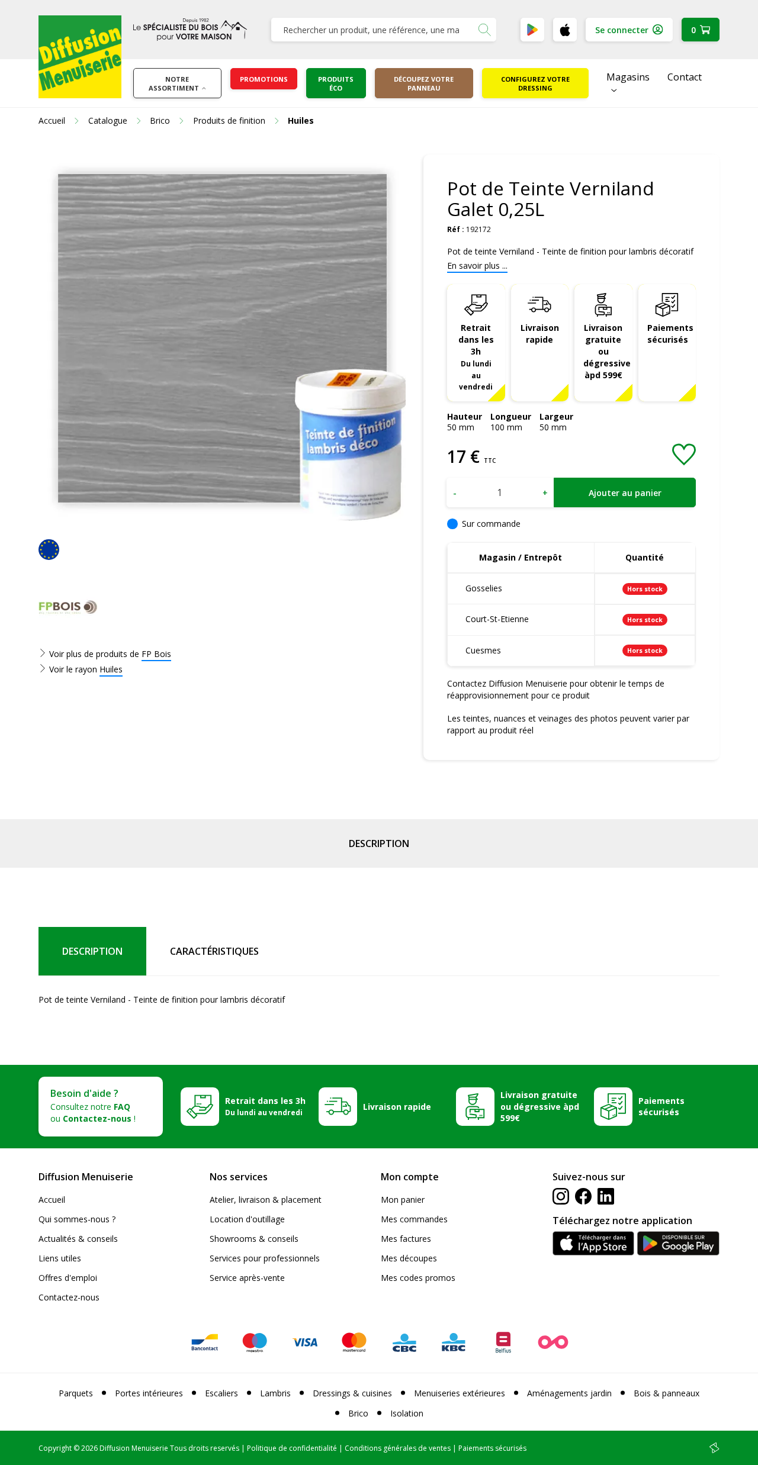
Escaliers (221, 1393)
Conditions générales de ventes (398, 1448)
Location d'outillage (247, 1219)
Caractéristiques (214, 951)
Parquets (76, 1393)
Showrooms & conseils (254, 1238)
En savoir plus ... (477, 265)
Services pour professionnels (265, 1258)
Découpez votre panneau (424, 83)
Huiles (111, 669)
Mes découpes (409, 1258)
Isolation (406, 1413)
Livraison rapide (540, 333)
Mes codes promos (418, 1277)
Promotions (264, 79)
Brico (358, 1413)
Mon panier (403, 1199)
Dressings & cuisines (352, 1393)
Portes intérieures (149, 1393)
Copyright (55, 1448)
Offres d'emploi (67, 1277)
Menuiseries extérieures (459, 1393)
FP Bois (156, 653)
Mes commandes (414, 1219)
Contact (684, 76)
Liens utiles (59, 1258)
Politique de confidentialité (292, 1448)
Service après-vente (247, 1277)
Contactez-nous (68, 1297)
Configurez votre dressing (535, 83)
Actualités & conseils (78, 1238)
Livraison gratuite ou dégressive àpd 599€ (607, 351)
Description (379, 843)
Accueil (51, 1199)
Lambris (275, 1393)
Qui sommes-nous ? (76, 1219)
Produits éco (336, 83)
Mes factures (406, 1238)
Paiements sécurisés (670, 333)
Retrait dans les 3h (476, 356)
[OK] (484, 29)
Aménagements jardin (569, 1393)
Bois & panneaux (666, 1393)
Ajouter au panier (625, 492)
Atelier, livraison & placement (266, 1199)
